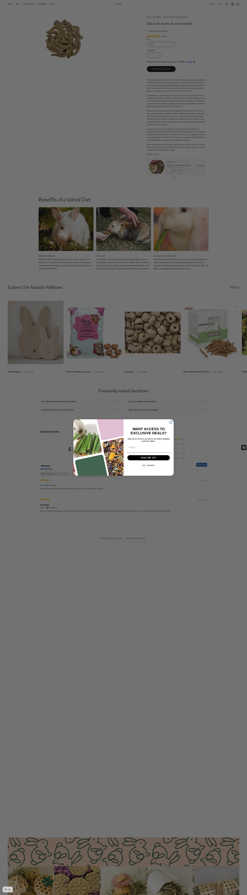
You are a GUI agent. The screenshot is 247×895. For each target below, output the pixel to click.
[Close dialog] (170, 422)
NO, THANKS (149, 465)
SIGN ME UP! (148, 458)
